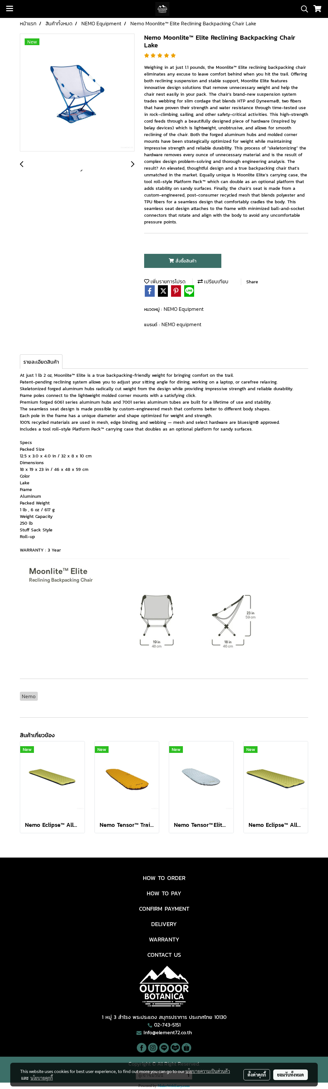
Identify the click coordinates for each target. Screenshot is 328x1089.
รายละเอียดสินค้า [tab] (41, 362)
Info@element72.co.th (168, 1032)
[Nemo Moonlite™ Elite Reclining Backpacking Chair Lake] (77, 93)
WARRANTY (164, 939)
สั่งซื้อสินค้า (185, 261)
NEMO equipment (181, 324)
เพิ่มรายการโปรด (167, 281)
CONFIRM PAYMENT (164, 908)
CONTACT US (164, 954)
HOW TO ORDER (164, 878)
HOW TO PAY (164, 893)
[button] (302, 8)
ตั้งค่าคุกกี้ (257, 1074)
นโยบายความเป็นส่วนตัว (207, 1071)
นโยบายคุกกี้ (41, 1078)
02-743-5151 (167, 1024)
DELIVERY (164, 924)
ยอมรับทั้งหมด (290, 1074)
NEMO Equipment (184, 309)
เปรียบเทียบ (215, 281)
